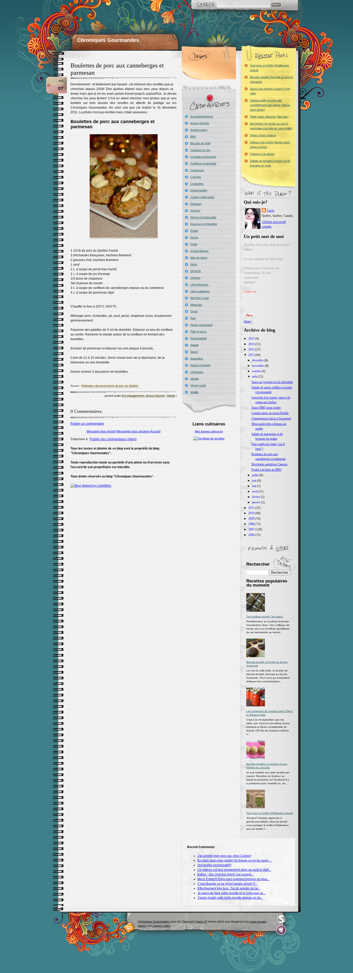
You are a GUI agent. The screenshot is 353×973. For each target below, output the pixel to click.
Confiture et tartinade (203, 163)
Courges (195, 176)
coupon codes (161, 925)
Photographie (198, 338)
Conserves (197, 170)
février (256, 497)
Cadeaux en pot (200, 150)
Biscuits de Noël (200, 143)
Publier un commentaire (87, 423)
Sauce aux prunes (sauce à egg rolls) (270, 91)
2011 (251, 508)
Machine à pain (199, 298)
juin (254, 480)
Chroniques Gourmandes (108, 40)
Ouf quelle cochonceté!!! (214, 865)
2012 (251, 355)
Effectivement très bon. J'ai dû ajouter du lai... (228, 888)
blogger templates (129, 927)
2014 (251, 344)
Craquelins (197, 183)
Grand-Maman (199, 250)
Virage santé (198, 385)
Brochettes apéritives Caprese (269, 464)
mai (254, 486)
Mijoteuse (196, 304)
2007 (251, 529)
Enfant (194, 230)
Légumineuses (199, 284)
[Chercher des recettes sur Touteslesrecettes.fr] (209, 438)
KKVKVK (195, 271)
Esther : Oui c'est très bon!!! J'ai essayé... (225, 874)
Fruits (193, 244)
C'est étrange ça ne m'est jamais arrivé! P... (227, 884)
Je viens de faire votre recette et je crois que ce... (231, 893)
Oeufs (194, 311)
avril (255, 491)
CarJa (270, 210)
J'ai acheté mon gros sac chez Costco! (224, 856)
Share (247, 321)
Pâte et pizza (198, 331)
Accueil (155, 431)
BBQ (193, 136)
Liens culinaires (200, 291)
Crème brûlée (198, 190)
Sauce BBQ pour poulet (266, 407)
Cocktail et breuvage (203, 156)
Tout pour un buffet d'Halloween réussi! (269, 68)
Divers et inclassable (203, 217)
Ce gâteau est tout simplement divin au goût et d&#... (234, 870)
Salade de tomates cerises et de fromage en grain (270, 163)
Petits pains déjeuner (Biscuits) (269, 116)
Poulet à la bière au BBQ (266, 469)
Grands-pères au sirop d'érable (270, 413)
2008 (251, 524)
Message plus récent (101, 431)
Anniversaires (199, 129)
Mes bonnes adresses (209, 431)
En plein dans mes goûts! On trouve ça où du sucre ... (234, 860)
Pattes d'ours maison (263, 135)
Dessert (195, 210)
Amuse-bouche (155, 395)
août (255, 376)
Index (193, 264)
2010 (251, 513)
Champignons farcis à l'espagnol (271, 418)
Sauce (194, 351)
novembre (258, 366)
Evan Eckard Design (281, 930)
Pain (193, 318)
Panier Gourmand (201, 324)
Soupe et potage (200, 365)
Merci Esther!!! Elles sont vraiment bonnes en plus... (233, 879)
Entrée (194, 237)
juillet (255, 475)
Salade (194, 345)
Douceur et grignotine (203, 224)
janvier (256, 502)
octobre (257, 371)
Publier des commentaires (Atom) (113, 439)
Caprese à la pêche (262, 153)
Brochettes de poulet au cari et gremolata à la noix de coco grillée (271, 126)
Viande (170, 395)
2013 (251, 349)
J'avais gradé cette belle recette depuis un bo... (230, 898)
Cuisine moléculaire (202, 197)
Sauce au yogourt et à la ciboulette (272, 382)
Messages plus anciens (133, 431)
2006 (251, 535)
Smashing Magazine (281, 919)
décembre (258, 360)
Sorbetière (196, 358)
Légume (195, 277)
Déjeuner (196, 203)
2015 (251, 338)
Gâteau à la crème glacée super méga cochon (270, 144)
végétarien (196, 371)
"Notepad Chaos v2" (195, 921)
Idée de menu (198, 257)
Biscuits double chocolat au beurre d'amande (271, 79)
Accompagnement (133, 395)
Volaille (194, 392)
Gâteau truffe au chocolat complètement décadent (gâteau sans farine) (270, 105)
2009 (251, 518)
